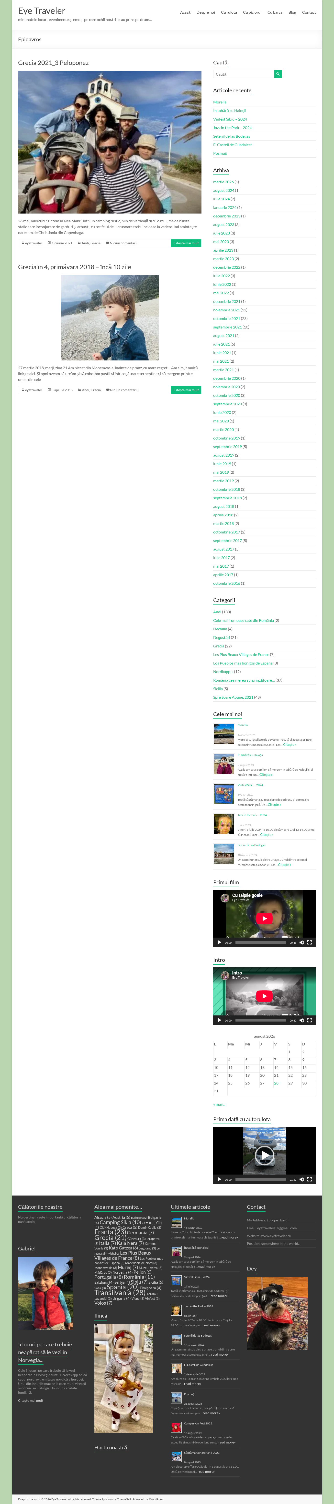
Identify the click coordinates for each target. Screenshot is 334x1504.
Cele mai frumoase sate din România (243, 620)
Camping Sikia (120, 1222)
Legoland (147, 1248)
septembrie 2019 (227, 446)
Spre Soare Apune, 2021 (233, 697)
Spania (123, 1287)
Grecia (95, 243)
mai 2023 (221, 241)
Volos (103, 1303)
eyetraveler (33, 243)
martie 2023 (223, 258)
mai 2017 (221, 566)
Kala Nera (130, 1243)
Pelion (142, 1272)
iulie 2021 (221, 344)
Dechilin (220, 628)
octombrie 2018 (226, 489)
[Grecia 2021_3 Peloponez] (109, 73)
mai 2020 (221, 421)
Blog (292, 12)
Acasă (185, 12)
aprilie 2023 (223, 250)
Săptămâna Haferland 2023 (202, 1452)
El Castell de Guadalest (232, 144)
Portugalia (108, 1277)
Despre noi (206, 12)
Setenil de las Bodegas (231, 136)
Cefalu (149, 1223)
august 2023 (223, 224)
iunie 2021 (222, 352)
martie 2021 (223, 369)
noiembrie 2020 (226, 386)
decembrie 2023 (226, 216)
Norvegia (122, 1272)
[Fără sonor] (301, 942)
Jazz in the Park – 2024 (232, 127)
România (139, 1276)
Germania (140, 1232)
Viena (138, 1298)
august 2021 (223, 335)
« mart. (218, 1104)
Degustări (221, 637)
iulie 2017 (221, 557)
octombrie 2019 (226, 438)
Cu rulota (229, 12)
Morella (219, 102)
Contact (309, 12)
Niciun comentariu (124, 243)
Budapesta (139, 1217)
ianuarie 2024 (224, 207)
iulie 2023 (221, 233)
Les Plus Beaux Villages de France (241, 654)
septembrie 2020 (227, 403)
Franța (110, 1232)
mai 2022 (221, 292)
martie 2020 (223, 429)
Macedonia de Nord (141, 1263)
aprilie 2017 (223, 574)
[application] (264, 918)
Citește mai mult (186, 243)
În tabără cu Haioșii (229, 110)
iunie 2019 (222, 463)
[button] (264, 1155)
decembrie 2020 (226, 378)
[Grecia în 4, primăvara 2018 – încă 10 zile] (110, 277)
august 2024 (223, 190)
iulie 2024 (221, 198)
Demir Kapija (149, 1227)
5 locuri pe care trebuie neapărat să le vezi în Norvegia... (45, 1352)
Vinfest (152, 1298)
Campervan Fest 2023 (198, 1423)
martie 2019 (223, 480)
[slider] (260, 1179)
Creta (129, 1227)
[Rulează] (219, 942)
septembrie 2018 (227, 497)
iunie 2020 (222, 412)
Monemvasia (105, 1268)
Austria (121, 1217)
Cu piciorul (252, 12)
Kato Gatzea (123, 1247)
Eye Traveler (42, 10)
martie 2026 (223, 181)
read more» (229, 1237)
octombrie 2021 (226, 318)
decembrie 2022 (226, 267)
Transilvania (120, 1292)
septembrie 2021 (227, 327)
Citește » (289, 744)
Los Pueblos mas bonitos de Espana (243, 663)
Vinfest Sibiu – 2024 (230, 119)
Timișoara (150, 1288)
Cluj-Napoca (111, 1227)
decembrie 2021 (226, 301)
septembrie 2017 (227, 540)
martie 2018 (223, 523)
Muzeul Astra (150, 1268)
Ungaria (121, 1298)
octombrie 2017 (226, 532)
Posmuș (220, 153)
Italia (107, 1243)
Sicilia (218, 688)
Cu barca (274, 12)
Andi (85, 243)
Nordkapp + (223, 671)
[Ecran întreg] (309, 942)
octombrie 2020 (226, 395)
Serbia (122, 1282)
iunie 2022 (222, 284)
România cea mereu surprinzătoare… (244, 680)
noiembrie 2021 (226, 309)
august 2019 (223, 455)
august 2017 (223, 549)
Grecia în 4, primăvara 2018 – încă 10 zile (74, 267)
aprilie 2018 (223, 514)
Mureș (128, 1267)
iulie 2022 (221, 275)
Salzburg (104, 1282)
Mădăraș (103, 1272)
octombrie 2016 (226, 583)
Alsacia (103, 1217)
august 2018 (223, 506)
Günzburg (136, 1239)
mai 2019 (221, 472)
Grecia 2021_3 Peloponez (53, 62)
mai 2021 (221, 361)
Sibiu (139, 1282)
